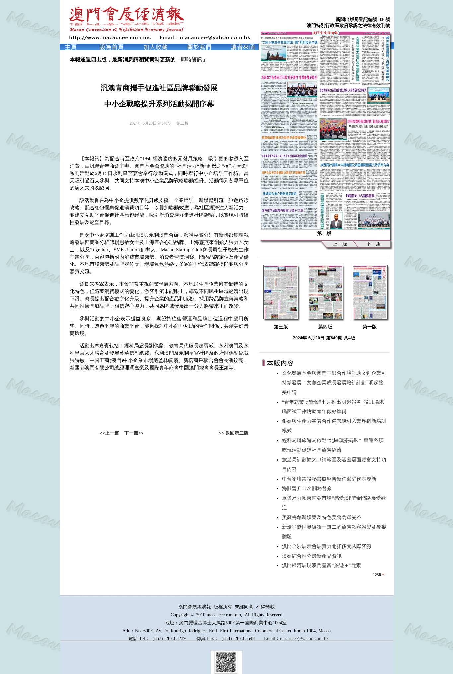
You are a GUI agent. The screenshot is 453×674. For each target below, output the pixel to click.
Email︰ (272, 638)
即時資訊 (191, 59)
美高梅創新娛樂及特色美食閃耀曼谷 (323, 517)
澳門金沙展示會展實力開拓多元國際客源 (328, 546)
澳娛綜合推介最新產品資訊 (313, 556)
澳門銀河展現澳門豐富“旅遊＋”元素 (323, 565)
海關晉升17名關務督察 (308, 488)
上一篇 (112, 433)
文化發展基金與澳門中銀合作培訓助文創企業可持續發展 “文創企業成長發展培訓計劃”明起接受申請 (334, 382)
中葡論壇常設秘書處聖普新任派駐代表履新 (330, 479)
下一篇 (131, 433)
